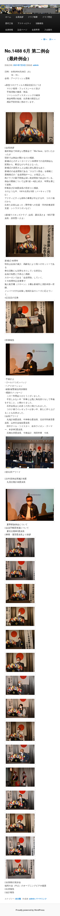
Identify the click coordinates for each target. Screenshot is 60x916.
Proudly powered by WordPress (30, 910)
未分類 (18, 898)
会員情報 (9, 29)
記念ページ (22, 29)
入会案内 (48, 29)
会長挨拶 (19, 16)
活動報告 (39, 23)
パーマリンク (41, 898)
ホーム (8, 16)
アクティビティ (24, 23)
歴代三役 (9, 23)
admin (36, 65)
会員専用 (36, 29)
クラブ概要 (33, 16)
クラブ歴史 (47, 16)
